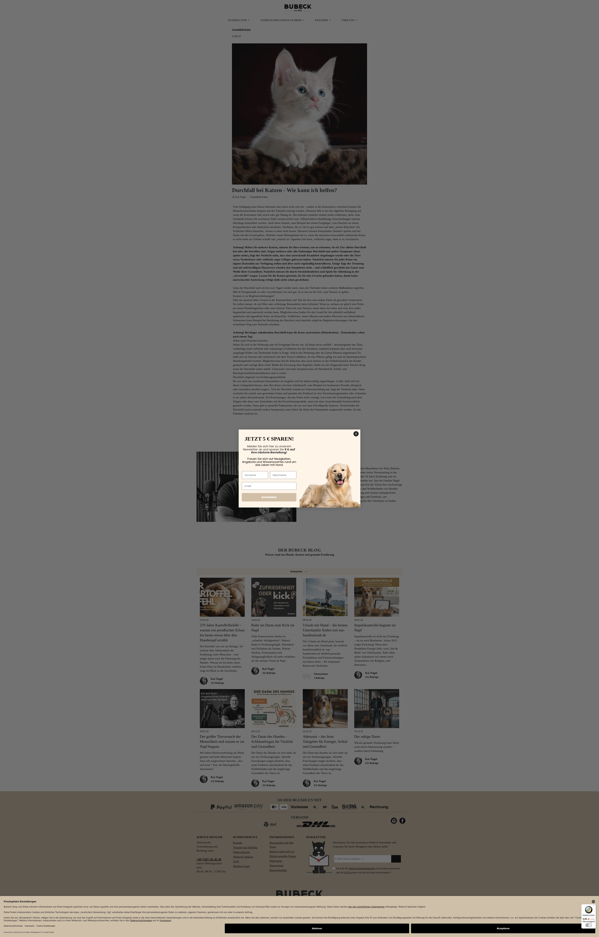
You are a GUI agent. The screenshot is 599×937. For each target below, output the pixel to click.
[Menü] (594, 906)
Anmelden (269, 497)
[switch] (589, 925)
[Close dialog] (356, 434)
